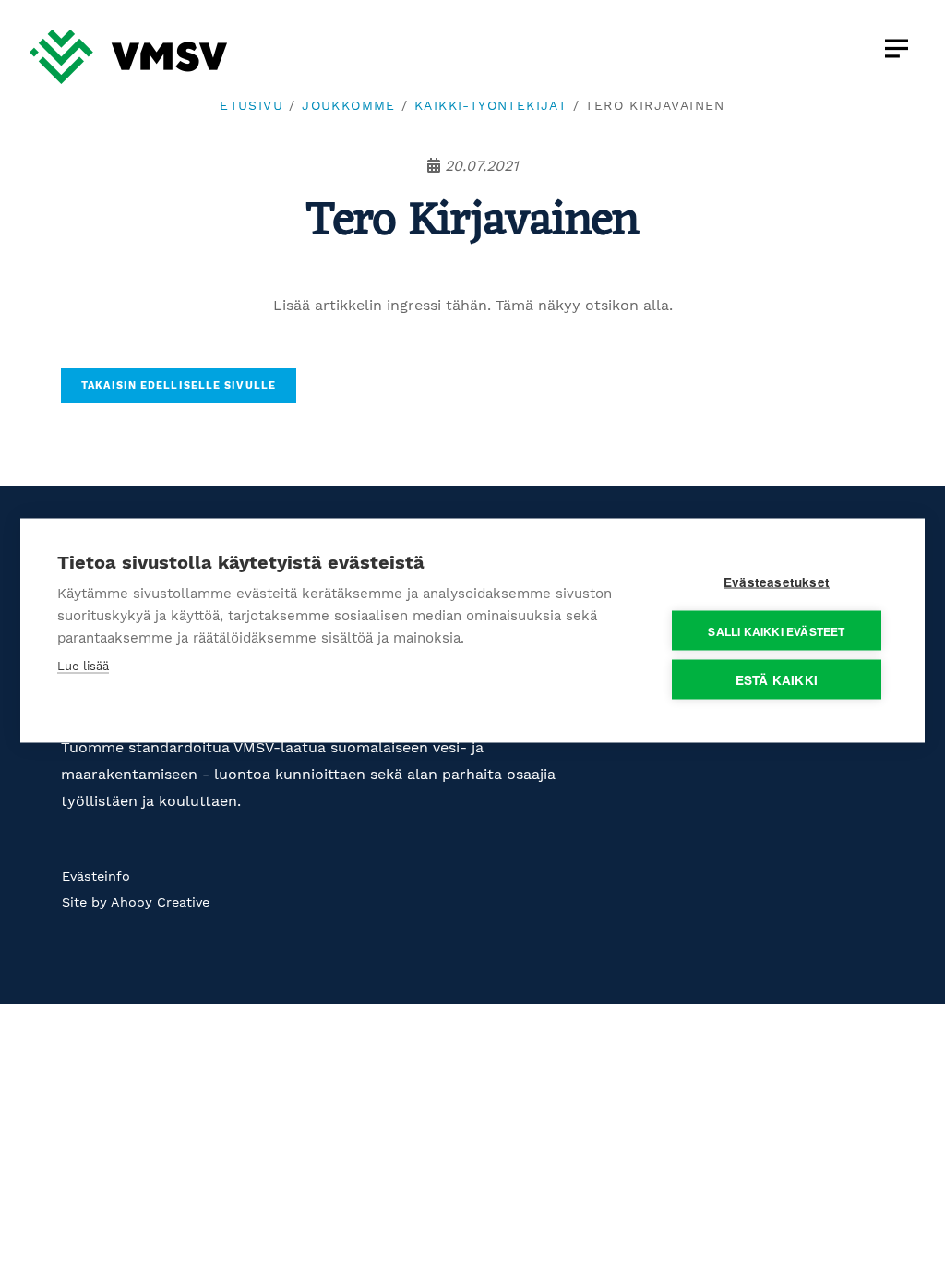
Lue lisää (83, 666)
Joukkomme (349, 105)
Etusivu (251, 105)
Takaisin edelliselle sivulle (178, 385)
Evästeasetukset (777, 582)
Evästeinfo (96, 876)
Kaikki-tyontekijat (490, 105)
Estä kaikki (777, 680)
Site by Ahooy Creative (135, 902)
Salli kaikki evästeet (776, 630)
